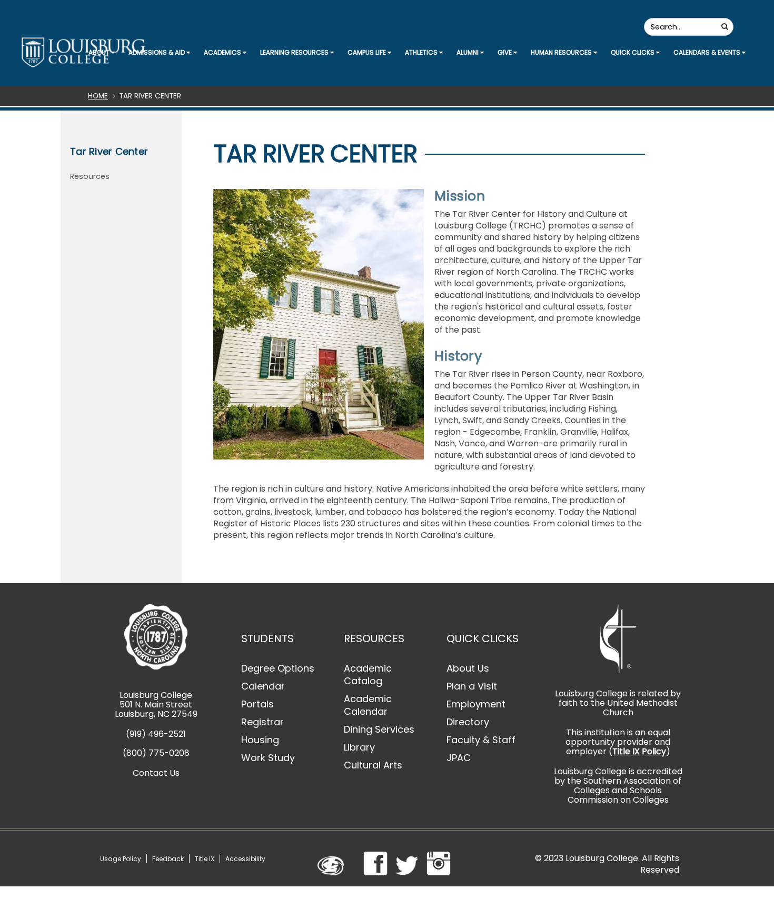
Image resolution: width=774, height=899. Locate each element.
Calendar (263, 686)
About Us (467, 668)
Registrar (262, 721)
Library (359, 747)
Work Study (268, 757)
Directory (467, 721)
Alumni (468, 52)
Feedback (168, 858)
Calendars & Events (707, 52)
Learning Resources (295, 52)
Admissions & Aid (157, 52)
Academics (223, 52)
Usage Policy (120, 858)
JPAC (458, 757)
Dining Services (379, 729)
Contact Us (156, 773)
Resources (90, 176)
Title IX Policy (639, 751)
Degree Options (277, 668)
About (99, 52)
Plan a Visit (471, 686)
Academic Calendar (368, 705)
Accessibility (245, 858)
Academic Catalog (368, 674)
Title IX (204, 858)
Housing (260, 739)
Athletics (422, 52)
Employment (475, 704)
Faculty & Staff (480, 739)
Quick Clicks (633, 52)
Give (505, 52)
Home (98, 96)
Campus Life (368, 52)
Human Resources (562, 52)
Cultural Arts (373, 765)
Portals (257, 704)
